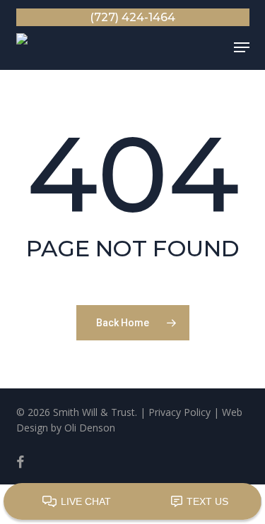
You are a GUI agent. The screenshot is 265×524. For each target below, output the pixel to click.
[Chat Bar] (132, 502)
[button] (241, 47)
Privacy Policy (179, 412)
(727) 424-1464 (132, 17)
